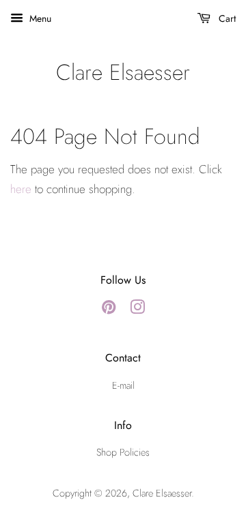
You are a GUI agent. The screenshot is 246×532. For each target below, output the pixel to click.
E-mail (123, 385)
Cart (226, 18)
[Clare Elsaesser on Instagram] (137, 309)
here (20, 189)
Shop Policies (123, 452)
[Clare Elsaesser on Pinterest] (108, 309)
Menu (39, 18)
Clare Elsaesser (123, 72)
